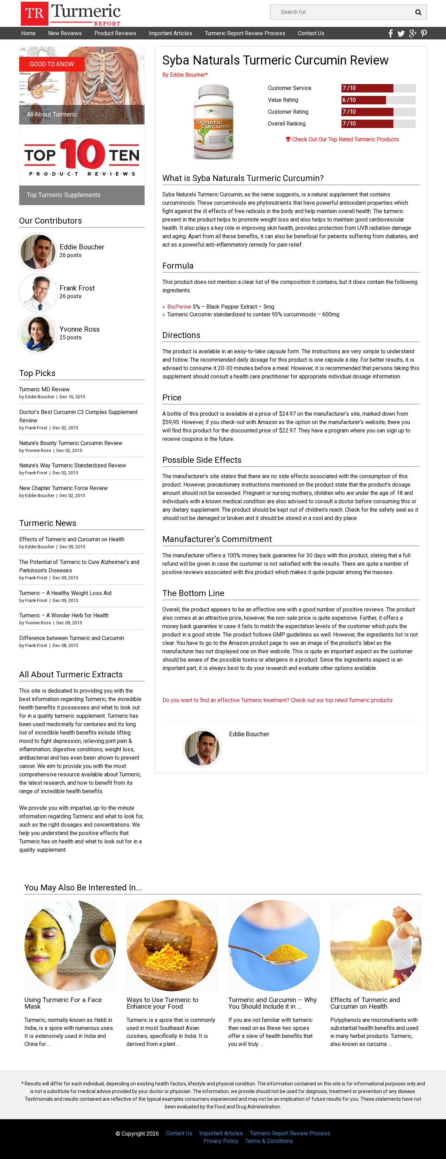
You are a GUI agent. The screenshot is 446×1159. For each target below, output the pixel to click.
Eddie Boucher (249, 734)
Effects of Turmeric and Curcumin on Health (71, 539)
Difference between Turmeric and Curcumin (71, 638)
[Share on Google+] (413, 34)
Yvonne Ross (80, 329)
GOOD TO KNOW (52, 64)
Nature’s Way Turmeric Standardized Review (72, 465)
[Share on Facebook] (390, 34)
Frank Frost (77, 288)
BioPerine (179, 306)
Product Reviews (115, 33)
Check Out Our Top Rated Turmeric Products (345, 139)
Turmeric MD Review (44, 389)
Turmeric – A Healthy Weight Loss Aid (65, 593)
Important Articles (170, 33)
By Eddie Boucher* (185, 75)
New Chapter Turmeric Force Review (63, 488)
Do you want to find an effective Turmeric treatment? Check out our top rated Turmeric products (277, 700)
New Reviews (65, 33)
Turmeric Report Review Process (245, 33)
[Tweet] (401, 34)
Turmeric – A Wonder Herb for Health (64, 615)
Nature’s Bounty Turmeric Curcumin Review (70, 443)
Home (28, 33)
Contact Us (311, 33)
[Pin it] (424, 34)
